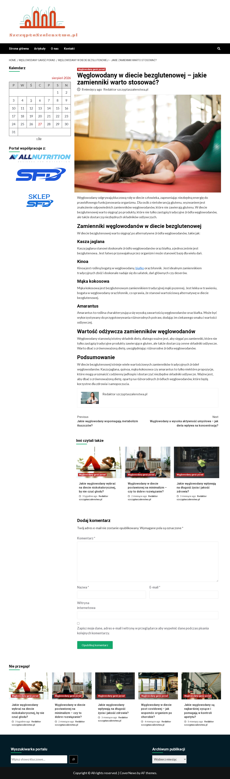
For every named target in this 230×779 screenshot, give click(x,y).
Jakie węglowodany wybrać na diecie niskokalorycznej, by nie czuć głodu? (97, 487)
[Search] (219, 48)
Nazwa (83, 587)
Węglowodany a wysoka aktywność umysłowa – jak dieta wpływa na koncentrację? (184, 421)
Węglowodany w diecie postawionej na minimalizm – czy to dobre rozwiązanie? (147, 487)
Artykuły (39, 48)
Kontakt (69, 48)
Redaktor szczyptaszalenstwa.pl (125, 89)
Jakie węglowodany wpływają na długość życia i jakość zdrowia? (196, 487)
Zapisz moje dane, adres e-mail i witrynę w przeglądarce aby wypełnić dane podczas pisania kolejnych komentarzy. (143, 630)
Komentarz (86, 538)
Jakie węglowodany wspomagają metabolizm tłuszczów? (107, 421)
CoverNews (128, 773)
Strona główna (19, 48)
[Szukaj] (73, 759)
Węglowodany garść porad (91, 69)
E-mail (155, 587)
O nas (55, 48)
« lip (39, 138)
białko (139, 268)
